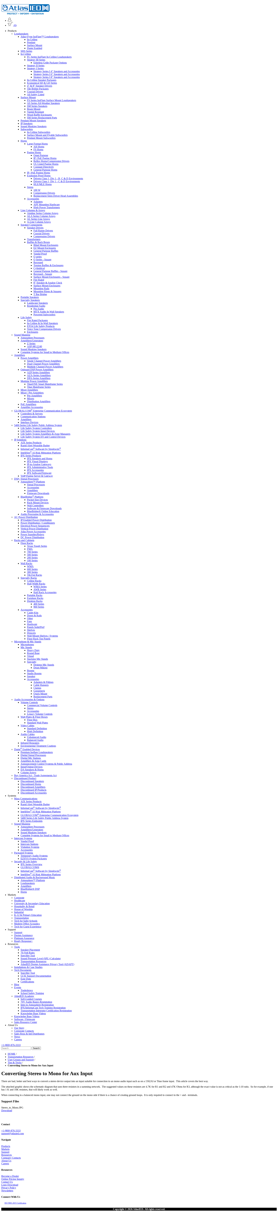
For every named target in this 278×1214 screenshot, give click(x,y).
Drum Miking (40, 667)
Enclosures (32, 332)
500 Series (32, 554)
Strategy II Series (35, 65)
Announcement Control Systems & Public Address (46, 764)
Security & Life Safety (25, 861)
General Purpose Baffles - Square (50, 271)
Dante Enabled (34, 48)
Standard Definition (37, 728)
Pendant (31, 42)
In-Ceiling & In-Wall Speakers (42, 323)
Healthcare (19, 900)
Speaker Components (31, 224)
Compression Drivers (44, 193)
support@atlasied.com (12, 1133)
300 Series (32, 572)
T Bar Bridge (40, 294)
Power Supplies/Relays (32, 534)
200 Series (32, 557)
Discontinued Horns (31, 784)
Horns (24, 140)
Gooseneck (39, 690)
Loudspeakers (21, 33)
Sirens (30, 187)
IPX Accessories (35, 470)
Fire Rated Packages (37, 320)
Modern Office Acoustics (27, 923)
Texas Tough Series (37, 546)
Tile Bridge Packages (38, 88)
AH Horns (38, 146)
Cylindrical (39, 268)
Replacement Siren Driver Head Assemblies (55, 195)
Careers (18, 1039)
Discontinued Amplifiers (33, 787)
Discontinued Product (25, 778)
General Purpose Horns (45, 169)
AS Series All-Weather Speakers (43, 103)
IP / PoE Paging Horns (44, 158)
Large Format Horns (37, 143)
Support (18, 932)
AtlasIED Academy (24, 996)
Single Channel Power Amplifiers (44, 361)
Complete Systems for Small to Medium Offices (45, 352)
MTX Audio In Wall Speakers (48, 311)
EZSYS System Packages (34, 858)
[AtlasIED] (25, 13)
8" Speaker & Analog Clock (47, 282)
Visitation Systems (30, 847)
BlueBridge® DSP (30, 889)
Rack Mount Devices (38, 502)
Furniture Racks (35, 598)
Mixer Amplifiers (29, 389)
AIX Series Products (31, 442)
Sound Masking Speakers (33, 126)
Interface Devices (29, 422)
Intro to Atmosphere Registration (37, 1004)
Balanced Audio (35, 740)
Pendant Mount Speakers (33, 120)
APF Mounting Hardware (46, 204)
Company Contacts (11, 1157)
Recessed (38, 262)
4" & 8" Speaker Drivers (39, 85)
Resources (6, 1155)
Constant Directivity (43, 167)
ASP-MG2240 (34, 346)
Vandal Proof (40, 253)
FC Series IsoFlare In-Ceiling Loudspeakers (49, 56)
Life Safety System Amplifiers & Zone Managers (45, 434)
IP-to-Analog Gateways (39, 464)
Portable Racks (34, 595)
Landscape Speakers (37, 303)
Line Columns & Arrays (33, 210)
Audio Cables (28, 734)
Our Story (19, 1028)
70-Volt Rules (28, 952)
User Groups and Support (21, 1059)
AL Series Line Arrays (38, 219)
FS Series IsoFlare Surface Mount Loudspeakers (51, 100)
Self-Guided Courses (31, 999)
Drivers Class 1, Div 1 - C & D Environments (56, 181)
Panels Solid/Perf (35, 627)
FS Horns (38, 149)
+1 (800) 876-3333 (11, 1045)
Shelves (31, 630)
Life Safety (26, 317)
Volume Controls (29, 702)
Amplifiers (19, 355)
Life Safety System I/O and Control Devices (43, 436)
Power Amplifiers (29, 358)
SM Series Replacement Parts (42, 117)
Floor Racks (27, 543)
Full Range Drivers (43, 230)
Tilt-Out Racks (34, 575)
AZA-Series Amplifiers (39, 375)
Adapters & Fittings (43, 682)
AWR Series (39, 589)
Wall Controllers (35, 505)
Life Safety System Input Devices (38, 431)
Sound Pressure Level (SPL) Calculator (41, 958)
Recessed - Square (42, 274)
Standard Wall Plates (37, 722)
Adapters (38, 201)
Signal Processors (36, 484)
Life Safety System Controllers (36, 428)
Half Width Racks (36, 583)
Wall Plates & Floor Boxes (34, 716)
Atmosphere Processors (32, 337)
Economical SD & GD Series (42, 83)
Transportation (21, 918)
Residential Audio (36, 306)
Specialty (31, 661)
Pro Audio (38, 308)
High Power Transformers (46, 207)
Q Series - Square (42, 259)
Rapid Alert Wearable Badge (35, 445)
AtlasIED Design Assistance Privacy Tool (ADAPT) (47, 964)
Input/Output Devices (31, 767)
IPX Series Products (31, 455)
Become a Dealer (10, 1176)
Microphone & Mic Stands (27, 641)
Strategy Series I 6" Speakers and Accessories (56, 74)
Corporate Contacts (24, 1030)
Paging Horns (34, 152)
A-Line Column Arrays (39, 222)
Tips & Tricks (15, 1062)
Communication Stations (33, 416)
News (17, 1036)
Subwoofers (27, 129)
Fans (29, 621)
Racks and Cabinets (24, 540)
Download (6, 1110)
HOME (11, 1053)
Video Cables (27, 725)
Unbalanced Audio (36, 737)
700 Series (32, 551)
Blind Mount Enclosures (45, 245)
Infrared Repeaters (30, 743)
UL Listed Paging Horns (45, 164)
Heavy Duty (33, 650)
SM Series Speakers (37, 106)
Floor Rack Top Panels (38, 638)
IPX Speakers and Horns (39, 458)
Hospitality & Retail (24, 906)
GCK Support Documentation (36, 975)
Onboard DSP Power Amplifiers (37, 369)
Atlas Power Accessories (33, 531)
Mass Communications (25, 798)
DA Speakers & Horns (32, 769)
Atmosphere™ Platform (33, 481)
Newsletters (7, 1190)
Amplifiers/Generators (32, 340)
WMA (30, 566)
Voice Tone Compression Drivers (44, 329)
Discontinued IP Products (33, 790)
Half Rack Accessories (44, 592)
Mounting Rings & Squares (47, 291)
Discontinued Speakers (32, 781)
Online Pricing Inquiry (12, 1179)
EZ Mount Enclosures (44, 248)
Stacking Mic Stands (37, 659)
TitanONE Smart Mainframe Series (45, 384)
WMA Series (40, 586)
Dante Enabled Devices (27, 749)
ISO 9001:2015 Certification (15, 1203)
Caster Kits (32, 612)
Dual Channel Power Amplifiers (43, 363)
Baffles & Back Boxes (38, 242)
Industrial (19, 912)
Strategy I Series (35, 68)
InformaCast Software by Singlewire (41, 449)
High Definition (35, 731)
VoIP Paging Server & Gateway (37, 476)
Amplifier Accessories (32, 407)
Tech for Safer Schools (25, 920)
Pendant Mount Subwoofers (41, 138)
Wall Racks (26, 563)
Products (5, 1146)
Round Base (33, 653)
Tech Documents (22, 970)
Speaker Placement (30, 949)
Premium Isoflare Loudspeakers (37, 752)
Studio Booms (34, 673)
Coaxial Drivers (35, 91)
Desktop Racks (34, 601)
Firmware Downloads (38, 493)
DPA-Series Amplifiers (38, 378)
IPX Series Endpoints (31, 821)
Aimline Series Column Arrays (42, 213)
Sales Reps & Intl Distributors (29, 1033)
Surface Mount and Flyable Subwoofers (47, 135)
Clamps (37, 688)
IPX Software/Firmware (39, 473)
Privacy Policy (8, 1187)
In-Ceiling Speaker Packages (41, 80)
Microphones (27, 644)
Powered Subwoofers (44, 314)
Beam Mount (33, 109)
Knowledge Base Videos (33, 1013)
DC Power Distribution (32, 537)
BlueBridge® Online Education (43, 511)
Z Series (31, 343)
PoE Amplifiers (28, 404)
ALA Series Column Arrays (41, 216)
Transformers (33, 239)
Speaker (31, 676)
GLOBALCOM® (30, 867)
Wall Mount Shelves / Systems (42, 635)
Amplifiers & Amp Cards (33, 761)
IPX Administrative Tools (40, 467)
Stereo (30, 708)
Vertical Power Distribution (34, 528)
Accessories (33, 198)
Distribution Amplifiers (38, 401)
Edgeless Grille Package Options (50, 62)
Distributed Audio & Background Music (34, 877)
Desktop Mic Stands (43, 664)
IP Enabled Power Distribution (36, 520)
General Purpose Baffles (45, 250)
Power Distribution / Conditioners (38, 523)
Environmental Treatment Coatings (38, 745)
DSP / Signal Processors (26, 478)
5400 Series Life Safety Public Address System (38, 425)
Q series (37, 256)
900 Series (38, 606)
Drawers (31, 633)
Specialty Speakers (30, 300)
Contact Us (7, 1182)
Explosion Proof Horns (39, 175)
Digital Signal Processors (33, 755)
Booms (30, 670)
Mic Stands (26, 647)
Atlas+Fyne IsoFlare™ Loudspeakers (40, 36)
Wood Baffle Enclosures (39, 114)
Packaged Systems (23, 853)
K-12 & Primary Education (28, 915)
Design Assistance (23, 935)
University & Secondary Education (32, 903)
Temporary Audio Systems (34, 855)
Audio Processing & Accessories (37, 514)
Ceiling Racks (34, 580)
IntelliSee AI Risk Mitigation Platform (41, 452)
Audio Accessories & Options (29, 699)
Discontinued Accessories (34, 793)
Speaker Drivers (35, 227)
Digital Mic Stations (31, 758)
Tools (17, 947)
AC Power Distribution (26, 517)
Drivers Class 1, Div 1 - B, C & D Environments (58, 178)
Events (17, 987)
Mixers (30, 398)
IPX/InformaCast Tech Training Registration (43, 1007)
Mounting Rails (41, 288)
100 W (36, 190)
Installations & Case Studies (28, 967)
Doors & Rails (34, 615)
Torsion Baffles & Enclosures (48, 265)
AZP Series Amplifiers (38, 372)
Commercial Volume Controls (42, 705)
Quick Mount (40, 693)
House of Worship (23, 909)
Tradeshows (27, 990)
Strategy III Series (36, 59)
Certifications (27, 981)
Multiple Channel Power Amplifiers (45, 366)
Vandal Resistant (35, 112)
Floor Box (32, 719)
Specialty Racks (29, 578)
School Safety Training (32, 993)
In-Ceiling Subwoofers (38, 132)
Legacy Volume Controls (39, 714)
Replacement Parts (42, 696)
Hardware (32, 624)
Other (30, 618)
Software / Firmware (24, 1019)
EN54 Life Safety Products (41, 326)
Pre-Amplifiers (34, 395)
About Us (6, 1160)
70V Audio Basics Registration (36, 1002)
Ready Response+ (23, 941)
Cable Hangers (41, 685)
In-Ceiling (32, 39)
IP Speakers (26, 123)
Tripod (30, 656)
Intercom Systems (23, 838)
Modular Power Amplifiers (34, 381)
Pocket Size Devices (37, 499)
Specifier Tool (28, 955)
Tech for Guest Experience (27, 926)
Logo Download (9, 1184)
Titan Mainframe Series (39, 387)
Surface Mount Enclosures (46, 285)
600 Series (32, 569)
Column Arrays (28, 772)
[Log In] (9, 20)
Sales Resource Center (25, 1022)
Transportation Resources (33, 961)
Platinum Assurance (24, 938)
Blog (16, 984)
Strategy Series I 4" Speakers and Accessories (56, 71)
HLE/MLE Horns (42, 184)
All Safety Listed (35, 94)
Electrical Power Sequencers (35, 525)
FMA (30, 549)
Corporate (19, 897)
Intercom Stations (29, 844)
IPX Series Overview (31, 864)
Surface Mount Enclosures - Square (51, 277)
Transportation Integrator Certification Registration (46, 1010)
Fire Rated (38, 279)
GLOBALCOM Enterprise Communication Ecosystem (43, 410)
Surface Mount (34, 45)
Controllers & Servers (32, 413)
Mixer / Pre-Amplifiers (32, 392)
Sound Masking (22, 334)
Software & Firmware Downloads (44, 508)
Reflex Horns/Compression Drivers (51, 161)
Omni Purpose (40, 155)
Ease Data (26, 978)
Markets (5, 1149)
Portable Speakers (30, 297)
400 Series (38, 604)
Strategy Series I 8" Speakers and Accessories (56, 77)
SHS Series (26, 51)
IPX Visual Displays (37, 461)
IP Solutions (20, 439)
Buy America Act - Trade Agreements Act (35, 775)
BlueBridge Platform (32, 496)
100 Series (32, 560)
